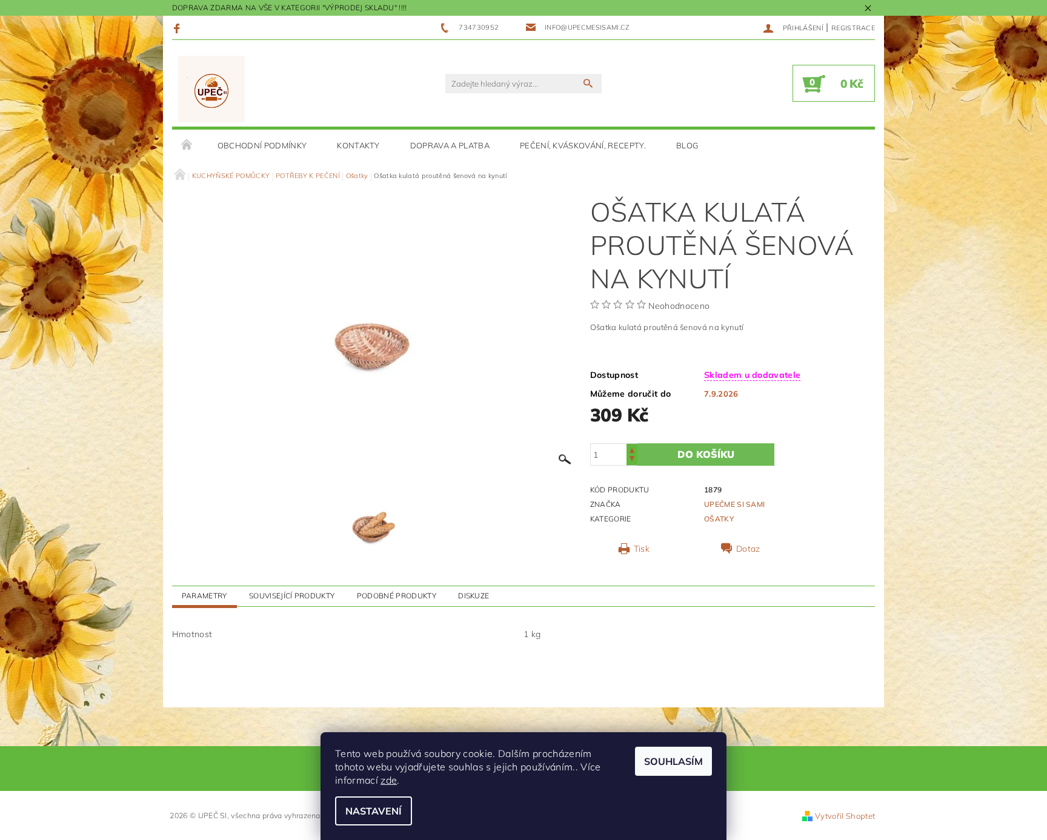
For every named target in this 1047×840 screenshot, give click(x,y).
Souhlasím (673, 761)
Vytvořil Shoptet (845, 816)
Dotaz (748, 548)
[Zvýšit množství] (632, 449)
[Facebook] (178, 27)
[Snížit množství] (632, 460)
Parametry (204, 595)
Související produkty (291, 595)
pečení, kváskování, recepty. (583, 145)
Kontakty (358, 145)
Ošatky (719, 518)
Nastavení (373, 811)
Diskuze (473, 595)
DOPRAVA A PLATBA (450, 145)
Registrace (853, 28)
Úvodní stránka (187, 145)
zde (389, 780)
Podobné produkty (396, 595)
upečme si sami (734, 504)
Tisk (642, 548)
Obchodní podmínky (262, 145)
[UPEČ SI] (211, 89)
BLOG (687, 145)
